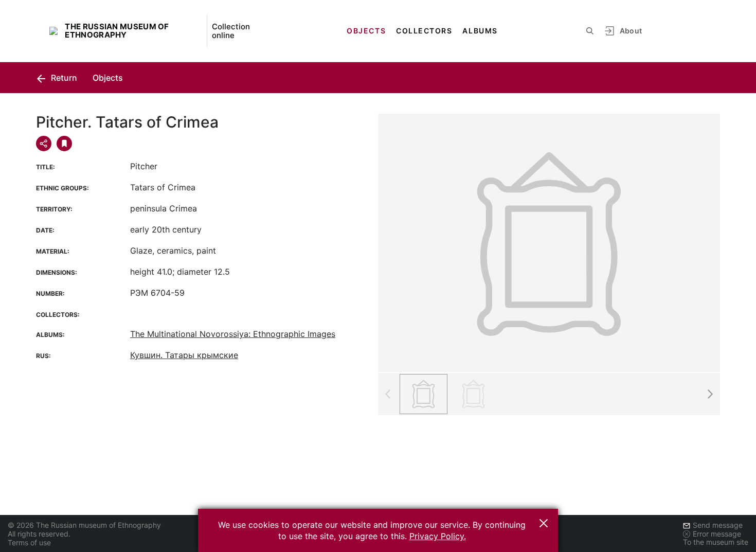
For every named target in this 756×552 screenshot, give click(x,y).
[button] (709, 394)
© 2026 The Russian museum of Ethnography (84, 525)
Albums (479, 30)
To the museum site (715, 542)
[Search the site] (590, 31)
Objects (366, 30)
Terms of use (29, 542)
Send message (718, 525)
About (631, 30)
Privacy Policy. (437, 536)
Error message (717, 533)
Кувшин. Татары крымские (184, 355)
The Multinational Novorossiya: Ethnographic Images (232, 334)
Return (63, 78)
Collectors (424, 30)
